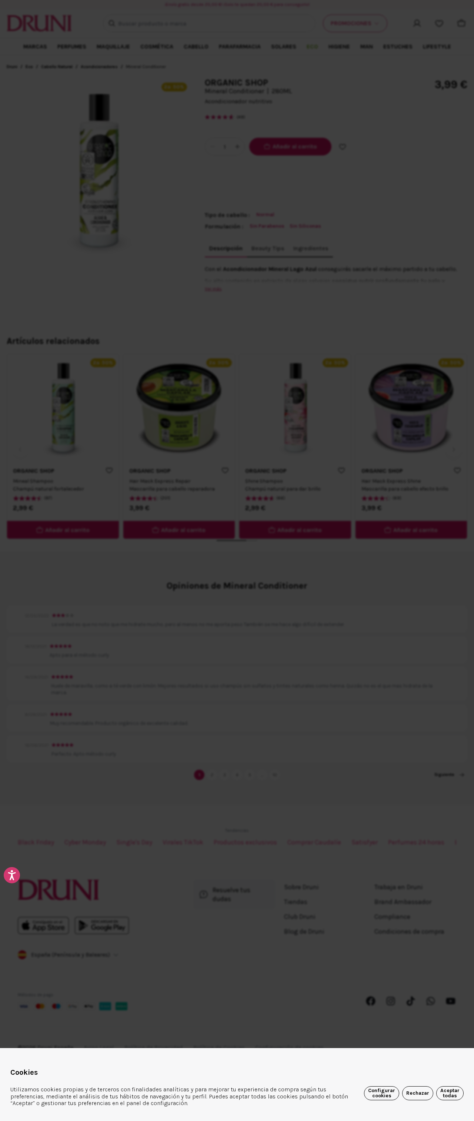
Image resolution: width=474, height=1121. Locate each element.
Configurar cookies (381, 1093)
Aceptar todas (450, 1093)
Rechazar (417, 1093)
